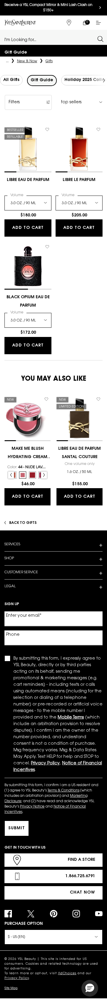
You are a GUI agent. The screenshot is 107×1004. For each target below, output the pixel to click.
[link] (84, 22)
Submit (16, 828)
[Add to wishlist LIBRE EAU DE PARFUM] (47, 129)
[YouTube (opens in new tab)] (99, 913)
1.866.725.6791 (80, 876)
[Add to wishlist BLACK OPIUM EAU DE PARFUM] (47, 247)
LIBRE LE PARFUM (79, 180)
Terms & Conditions (63, 790)
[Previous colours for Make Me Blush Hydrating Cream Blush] (11, 475)
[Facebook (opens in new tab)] (8, 913)
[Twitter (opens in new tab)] (30, 913)
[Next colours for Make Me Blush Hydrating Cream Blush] (44, 475)
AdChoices (67, 973)
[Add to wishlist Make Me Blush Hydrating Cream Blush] (46, 399)
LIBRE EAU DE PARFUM (28, 180)
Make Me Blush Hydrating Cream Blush (27, 454)
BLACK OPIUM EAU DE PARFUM (28, 301)
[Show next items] (104, 80)
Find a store (81, 860)
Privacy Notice (32, 806)
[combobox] (50, 39)
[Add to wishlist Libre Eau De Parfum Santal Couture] (98, 399)
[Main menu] (99, 22)
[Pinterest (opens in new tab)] (53, 913)
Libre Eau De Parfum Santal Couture (79, 453)
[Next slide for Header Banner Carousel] (100, 7)
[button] (89, 988)
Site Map (11, 988)
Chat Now (82, 893)
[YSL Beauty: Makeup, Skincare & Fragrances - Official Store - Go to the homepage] (20, 22)
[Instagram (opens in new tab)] (76, 913)
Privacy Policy (16, 978)
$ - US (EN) (16, 937)
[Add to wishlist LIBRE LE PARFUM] (98, 129)
